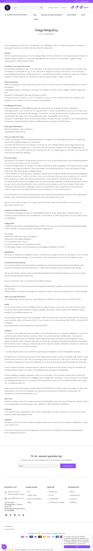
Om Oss (51, 495)
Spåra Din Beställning (35, 499)
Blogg (29, 502)
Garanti (72, 492)
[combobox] (28, 8)
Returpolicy (73, 499)
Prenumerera (68, 466)
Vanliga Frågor (32, 495)
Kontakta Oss (53, 492)
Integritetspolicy (75, 495)
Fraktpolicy (73, 502)
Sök (29, 492)
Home (41, 34)
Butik (83, 15)
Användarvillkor (54, 499)
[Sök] (41, 8)
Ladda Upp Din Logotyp (56, 502)
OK (77, 546)
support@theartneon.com (16, 498)
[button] (84, 7)
